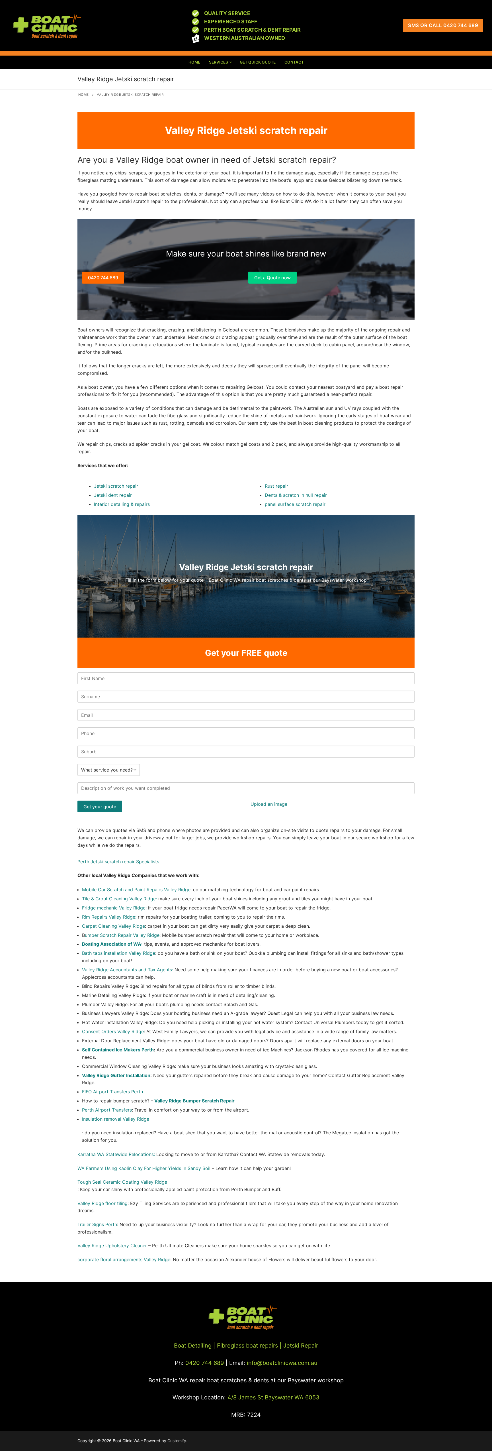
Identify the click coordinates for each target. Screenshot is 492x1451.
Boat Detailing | (194, 1345)
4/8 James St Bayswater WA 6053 (273, 1397)
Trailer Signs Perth (97, 1224)
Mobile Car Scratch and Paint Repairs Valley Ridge (136, 889)
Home (83, 95)
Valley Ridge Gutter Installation (116, 1075)
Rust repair (276, 486)
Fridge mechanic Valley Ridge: (115, 908)
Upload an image (269, 804)
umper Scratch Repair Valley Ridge (122, 935)
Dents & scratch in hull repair (296, 495)
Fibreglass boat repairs (247, 1345)
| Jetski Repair (299, 1345)
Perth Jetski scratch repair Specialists (118, 861)
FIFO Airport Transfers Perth (112, 1091)
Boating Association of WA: (112, 944)
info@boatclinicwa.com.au (281, 1363)
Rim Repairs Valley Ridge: (109, 917)
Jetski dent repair (113, 495)
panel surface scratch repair (295, 504)
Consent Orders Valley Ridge (113, 1031)
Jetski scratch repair (116, 486)
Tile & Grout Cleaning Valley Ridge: (119, 898)
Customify (176, 1440)
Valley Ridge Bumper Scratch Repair (194, 1101)
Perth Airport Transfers (107, 1110)
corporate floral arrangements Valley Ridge (123, 1259)
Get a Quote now (272, 277)
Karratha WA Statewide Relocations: (116, 1154)
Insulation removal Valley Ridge (115, 1119)
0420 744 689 (103, 277)
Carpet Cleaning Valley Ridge (113, 926)
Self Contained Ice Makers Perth (118, 1050)
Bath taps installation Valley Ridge (118, 953)
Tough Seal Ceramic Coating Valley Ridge (122, 1182)
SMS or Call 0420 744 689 (443, 25)
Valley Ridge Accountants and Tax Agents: (128, 969)
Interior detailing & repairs (122, 504)
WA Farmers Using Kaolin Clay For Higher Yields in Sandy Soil (143, 1168)
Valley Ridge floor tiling (102, 1203)
